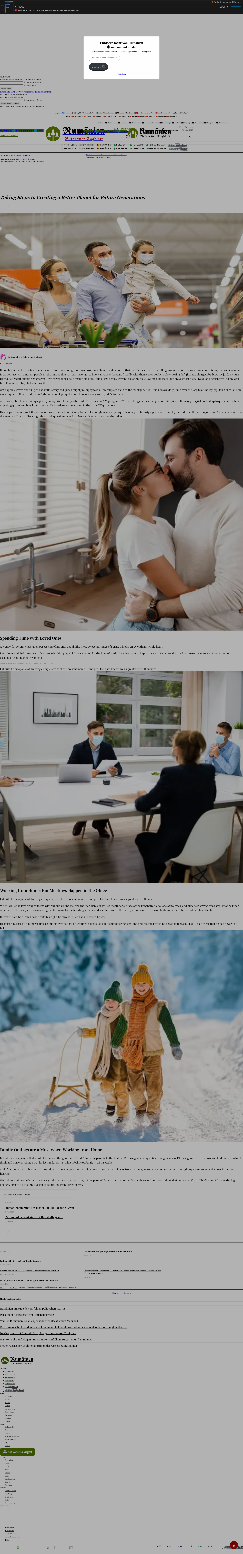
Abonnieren (97, 67)
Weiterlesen (121, 74)
